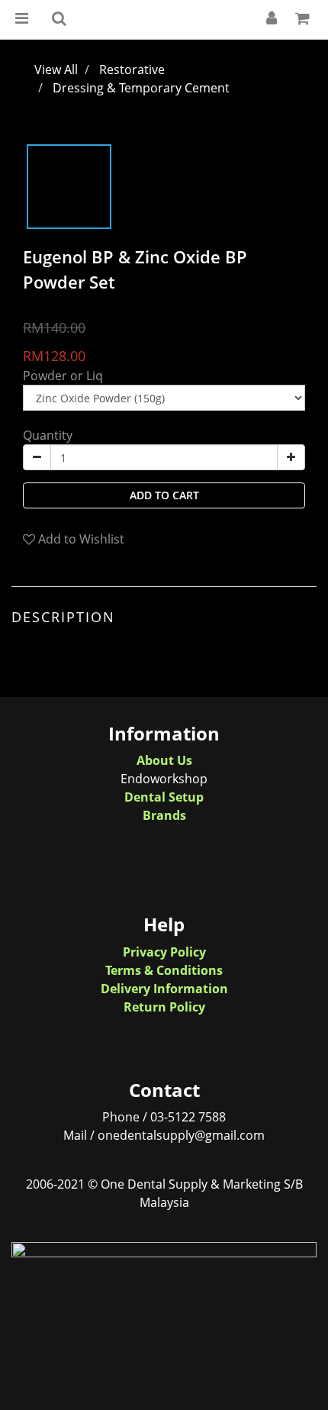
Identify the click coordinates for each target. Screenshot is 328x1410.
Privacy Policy (164, 952)
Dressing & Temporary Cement (141, 87)
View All (56, 69)
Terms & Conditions (164, 970)
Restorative (132, 69)
